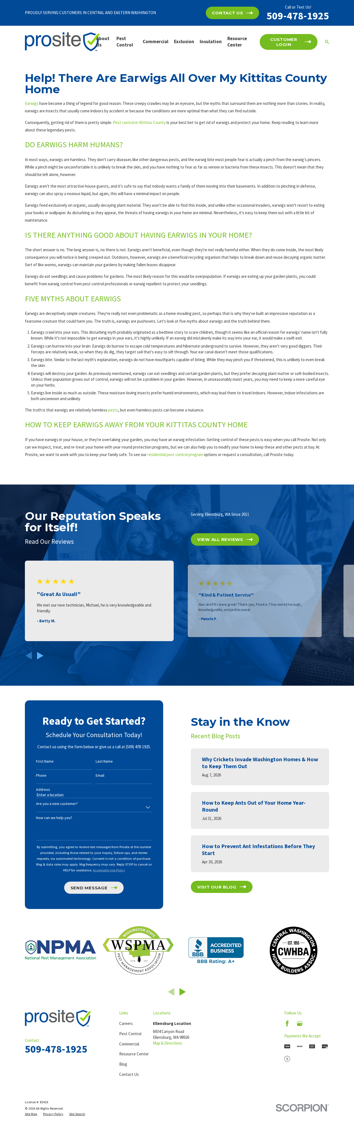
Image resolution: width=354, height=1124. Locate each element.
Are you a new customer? (57, 803)
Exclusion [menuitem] (184, 41)
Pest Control (130, 1033)
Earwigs (31, 103)
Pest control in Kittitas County (139, 122)
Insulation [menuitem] (211, 41)
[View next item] (40, 655)
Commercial (129, 1044)
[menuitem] (31, 1114)
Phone (41, 775)
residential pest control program (175, 454)
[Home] (62, 41)
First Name (45, 761)
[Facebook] (287, 1023)
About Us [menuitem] (103, 41)
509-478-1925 (298, 15)
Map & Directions (167, 1043)
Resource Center (134, 1053)
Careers (126, 1023)
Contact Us (129, 1074)
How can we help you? (54, 817)
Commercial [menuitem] (155, 41)
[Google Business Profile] (300, 1023)
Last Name (104, 761)
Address (43, 789)
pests (113, 410)
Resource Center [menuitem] (237, 41)
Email (100, 775)
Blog (123, 1064)
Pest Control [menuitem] (124, 41)
